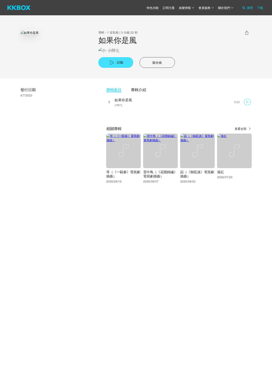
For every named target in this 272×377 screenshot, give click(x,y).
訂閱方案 (169, 8)
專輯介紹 (138, 89)
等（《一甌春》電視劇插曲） (123, 174)
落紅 (220, 171)
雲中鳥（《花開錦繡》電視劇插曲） (160, 174)
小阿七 (113, 50)
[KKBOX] (19, 7)
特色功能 (153, 8)
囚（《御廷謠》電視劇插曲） (197, 174)
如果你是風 (123, 99)
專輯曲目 (114, 89)
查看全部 (240, 128)
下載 (260, 8)
